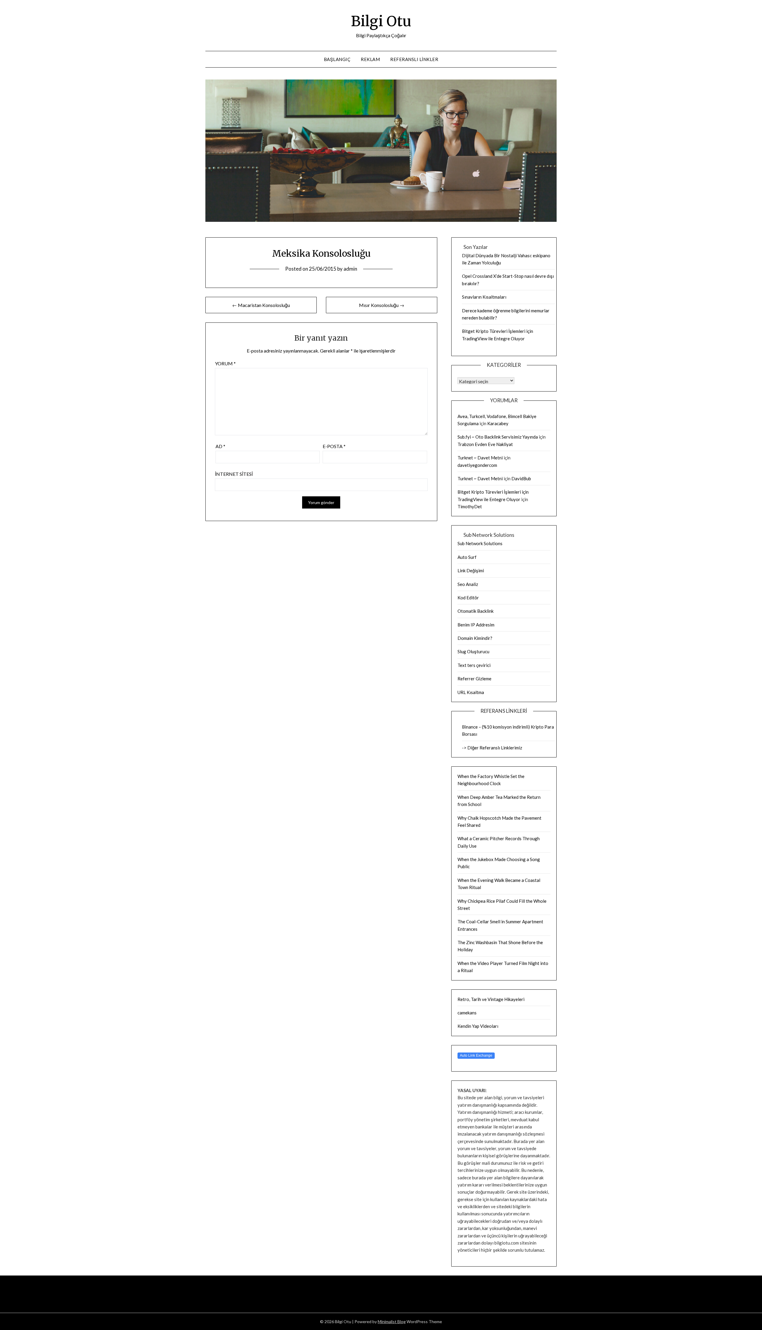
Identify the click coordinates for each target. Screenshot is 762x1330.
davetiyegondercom (477, 465)
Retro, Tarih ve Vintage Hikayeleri (490, 999)
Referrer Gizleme (474, 678)
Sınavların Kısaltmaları (484, 297)
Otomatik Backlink (475, 611)
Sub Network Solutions (479, 543)
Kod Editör (468, 597)
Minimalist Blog (392, 1321)
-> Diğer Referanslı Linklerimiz (492, 747)
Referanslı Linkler (414, 59)
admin (350, 269)
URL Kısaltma (470, 692)
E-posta (334, 446)
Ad (220, 446)
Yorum (225, 363)
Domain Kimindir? (474, 638)
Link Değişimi (470, 570)
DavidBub (521, 478)
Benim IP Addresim (475, 624)
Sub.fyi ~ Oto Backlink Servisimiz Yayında (497, 436)
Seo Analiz (467, 584)
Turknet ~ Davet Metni (480, 457)
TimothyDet (469, 506)
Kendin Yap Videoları (477, 1026)
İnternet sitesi (234, 474)
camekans (467, 1012)
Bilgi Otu (381, 21)
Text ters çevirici (474, 665)
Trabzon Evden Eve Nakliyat (485, 444)
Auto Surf (467, 557)
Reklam (370, 59)
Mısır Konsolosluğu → (381, 305)
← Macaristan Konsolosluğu (261, 305)
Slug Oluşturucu (473, 651)
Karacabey (497, 423)
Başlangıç (337, 59)
